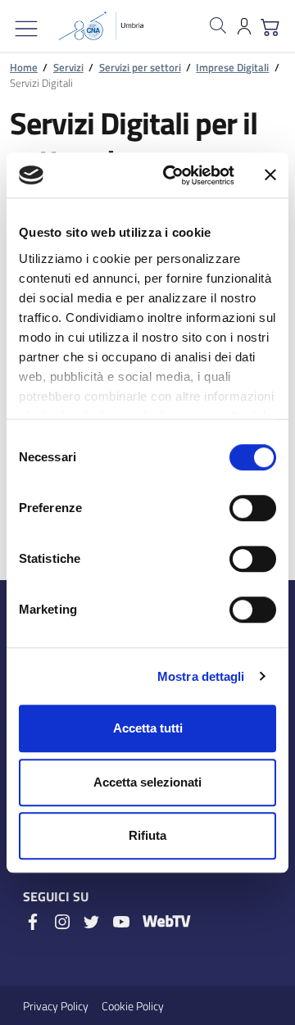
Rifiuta (147, 835)
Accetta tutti (148, 728)
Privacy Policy (55, 1005)
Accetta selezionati (147, 782)
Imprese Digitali (232, 67)
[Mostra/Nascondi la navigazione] (26, 29)
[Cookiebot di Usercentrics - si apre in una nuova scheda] (172, 175)
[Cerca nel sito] (218, 25)
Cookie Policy (133, 1005)
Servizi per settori (140, 67)
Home (24, 67)
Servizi (68, 67)
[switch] (252, 508)
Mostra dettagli (201, 676)
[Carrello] (270, 25)
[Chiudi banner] (270, 175)
